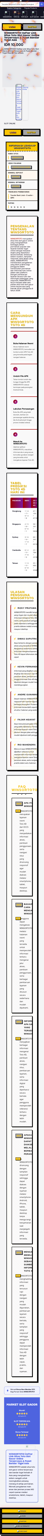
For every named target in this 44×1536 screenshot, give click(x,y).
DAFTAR (32, 27)
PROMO (23, 1511)
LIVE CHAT (23, 1530)
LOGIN (12, 27)
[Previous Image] (4, 68)
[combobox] (19, 4)
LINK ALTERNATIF (23, 1526)
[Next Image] (40, 68)
